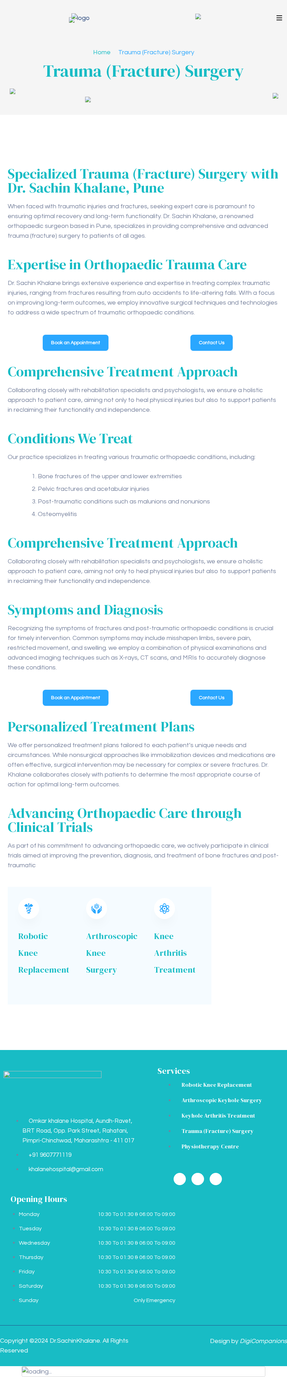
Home (102, 52)
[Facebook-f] (180, 1179)
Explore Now (36, 988)
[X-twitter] (216, 1179)
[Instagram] (197, 1179)
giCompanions (263, 1341)
